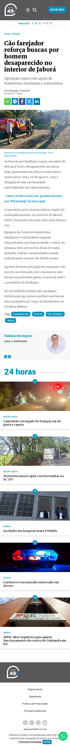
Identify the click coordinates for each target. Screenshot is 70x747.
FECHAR (47, 742)
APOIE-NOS (57, 9)
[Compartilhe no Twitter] (29, 101)
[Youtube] (44, 722)
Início (7, 34)
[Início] (10, 15)
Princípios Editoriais (35, 711)
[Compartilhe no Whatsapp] (7, 101)
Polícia (16, 34)
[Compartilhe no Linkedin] (37, 101)
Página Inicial (35, 689)
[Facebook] (31, 722)
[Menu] (29, 10)
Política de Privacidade (35, 703)
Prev (6, 357)
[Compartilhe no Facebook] (22, 101)
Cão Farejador (55, 314)
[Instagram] (38, 722)
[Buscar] (35, 10)
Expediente (35, 696)
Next (9, 357)
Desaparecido (21, 314)
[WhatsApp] (25, 722)
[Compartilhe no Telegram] (15, 101)
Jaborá (10, 320)
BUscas (38, 314)
